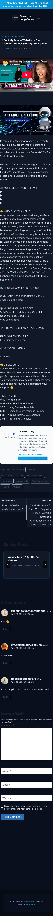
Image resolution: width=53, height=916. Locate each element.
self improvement (40, 481)
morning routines (35, 475)
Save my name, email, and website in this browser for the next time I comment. (25, 807)
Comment (7, 725)
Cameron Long (11, 48)
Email (6, 784)
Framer (32, 469)
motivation (6, 481)
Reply (5, 629)
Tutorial (5, 487)
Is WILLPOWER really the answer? (12, 505)
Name (6, 771)
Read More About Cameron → (31, 455)
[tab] (21, 581)
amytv (20, 469)
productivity (22, 481)
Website (17, 487)
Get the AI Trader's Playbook (33, 458)
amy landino (7, 469)
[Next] (45, 564)
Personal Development (14, 37)
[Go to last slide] (8, 564)
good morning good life (12, 475)
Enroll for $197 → (41, 6)
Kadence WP (31, 904)
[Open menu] (38, 18)
